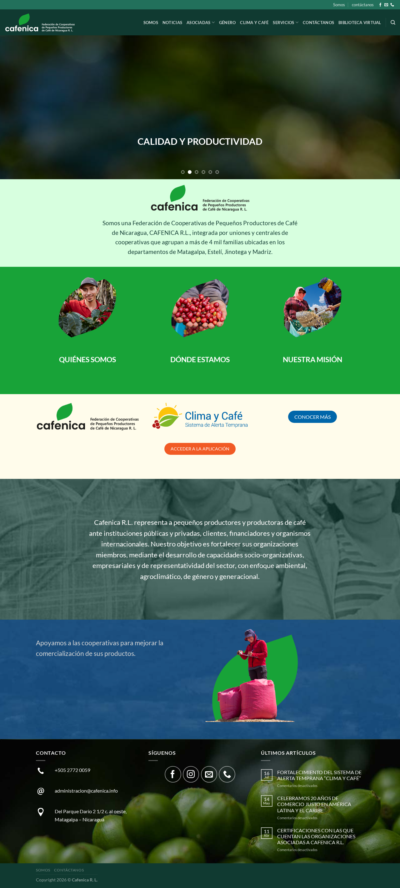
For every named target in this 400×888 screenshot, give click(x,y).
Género (227, 22)
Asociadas (198, 22)
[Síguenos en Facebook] (380, 5)
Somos (339, 4)
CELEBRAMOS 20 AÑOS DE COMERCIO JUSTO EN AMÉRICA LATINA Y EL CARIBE (314, 804)
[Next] (384, 107)
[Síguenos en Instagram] (191, 774)
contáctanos (363, 4)
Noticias (172, 22)
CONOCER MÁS (312, 417)
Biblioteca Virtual (359, 22)
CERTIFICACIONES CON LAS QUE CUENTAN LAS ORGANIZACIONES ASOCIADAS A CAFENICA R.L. (316, 836)
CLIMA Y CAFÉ (254, 22)
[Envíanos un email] (386, 5)
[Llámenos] (392, 5)
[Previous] (16, 107)
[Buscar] (393, 22)
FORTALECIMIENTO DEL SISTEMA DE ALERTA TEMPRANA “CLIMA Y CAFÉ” (319, 775)
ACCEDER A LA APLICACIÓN (200, 448)
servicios (283, 22)
